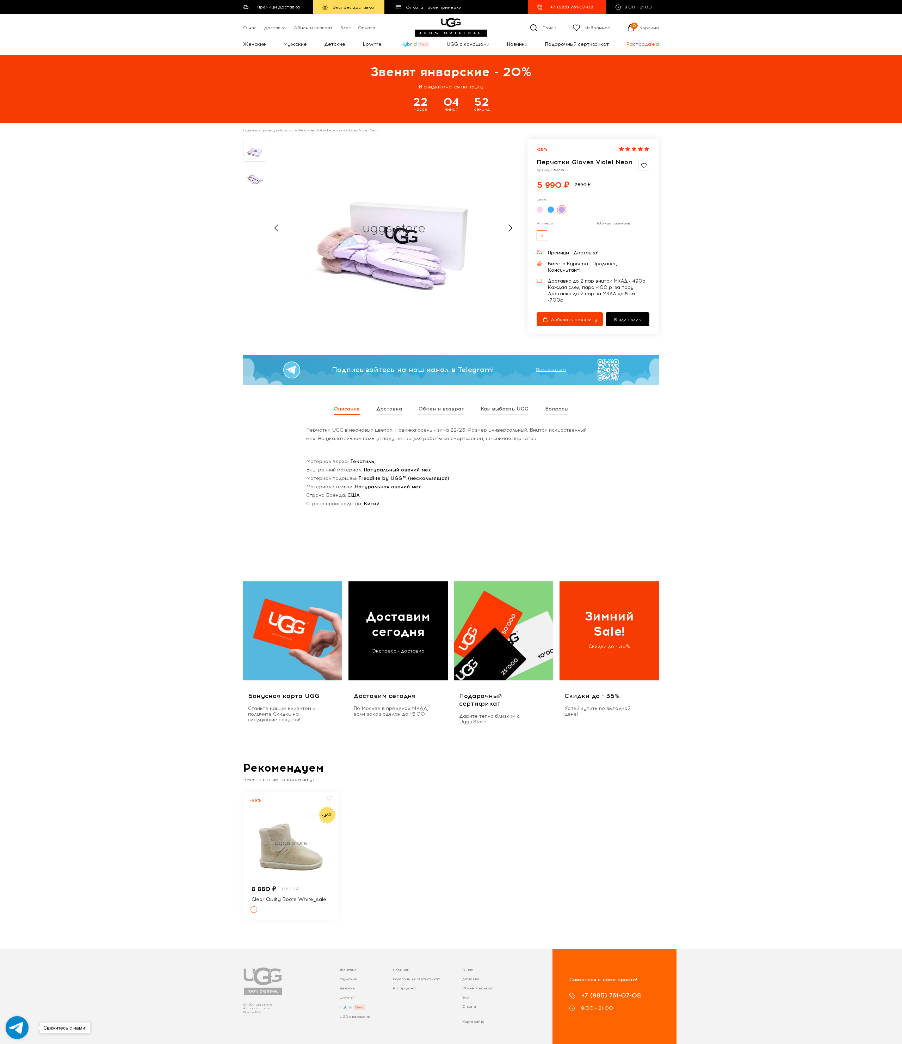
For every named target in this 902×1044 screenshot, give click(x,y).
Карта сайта (473, 1021)
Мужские (295, 44)
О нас (250, 27)
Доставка (275, 27)
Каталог (287, 130)
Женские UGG (310, 130)
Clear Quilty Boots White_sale (289, 899)
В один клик (627, 319)
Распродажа (642, 44)
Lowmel (373, 44)
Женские (254, 44)
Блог (345, 27)
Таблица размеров (613, 223)
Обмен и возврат (313, 27)
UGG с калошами (467, 44)
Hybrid (408, 44)
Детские (334, 44)
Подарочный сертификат (577, 44)
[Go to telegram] (17, 1027)
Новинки (517, 44)
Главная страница (260, 130)
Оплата (366, 27)
